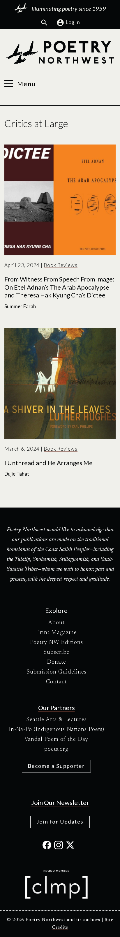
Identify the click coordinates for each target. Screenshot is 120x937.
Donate (56, 662)
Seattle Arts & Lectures (56, 720)
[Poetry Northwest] (60, 52)
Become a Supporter (56, 766)
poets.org (56, 749)
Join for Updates (59, 821)
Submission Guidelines (57, 672)
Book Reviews (60, 265)
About (56, 623)
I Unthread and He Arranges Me (48, 463)
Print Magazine (56, 633)
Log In (73, 22)
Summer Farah (20, 306)
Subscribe (56, 652)
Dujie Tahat (16, 474)
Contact (56, 682)
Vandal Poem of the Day (56, 739)
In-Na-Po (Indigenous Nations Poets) (56, 729)
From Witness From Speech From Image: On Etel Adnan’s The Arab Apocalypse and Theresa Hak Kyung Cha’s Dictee (59, 287)
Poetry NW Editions (56, 642)
